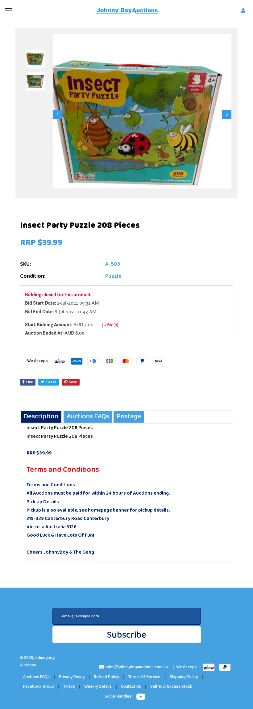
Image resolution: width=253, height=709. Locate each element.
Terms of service (144, 677)
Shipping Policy (184, 677)
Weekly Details (98, 686)
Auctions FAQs (36, 677)
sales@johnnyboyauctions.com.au (136, 667)
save (73, 382)
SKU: (25, 264)
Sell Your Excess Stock (171, 686)
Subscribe (126, 635)
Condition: (32, 276)
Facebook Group (38, 686)
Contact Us (131, 686)
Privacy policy (72, 677)
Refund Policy (106, 677)
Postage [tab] (129, 417)
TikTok (69, 686)
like (29, 382)
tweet (51, 382)
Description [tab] (41, 417)
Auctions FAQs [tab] (88, 417)
